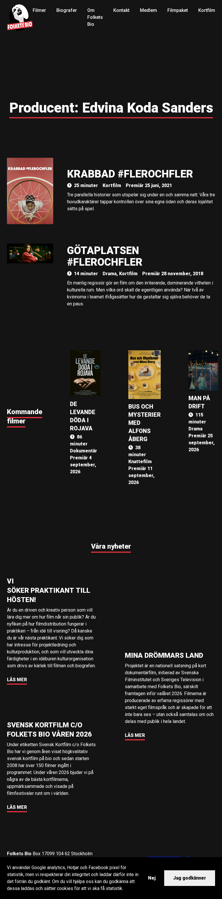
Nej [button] (152, 878)
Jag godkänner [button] (189, 878)
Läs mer (17, 679)
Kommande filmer (24, 416)
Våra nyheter (111, 546)
